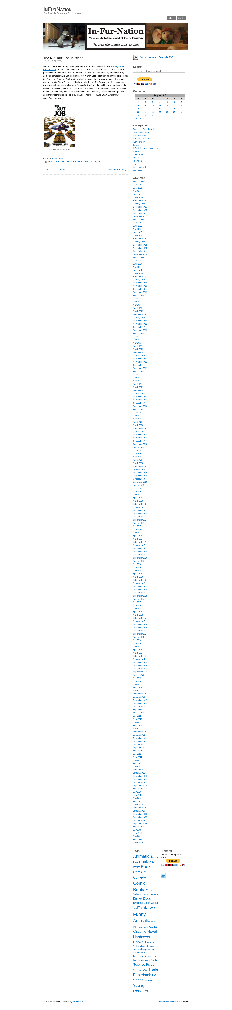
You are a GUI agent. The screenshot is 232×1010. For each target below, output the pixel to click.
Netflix (149, 956)
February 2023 (139, 314)
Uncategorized (139, 167)
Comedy (139, 877)
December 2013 (140, 662)
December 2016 (140, 548)
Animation (55, 161)
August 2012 (138, 713)
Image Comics (147, 946)
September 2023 (140, 292)
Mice (143, 952)
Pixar (148, 960)
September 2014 (140, 634)
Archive (181, 18)
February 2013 (139, 694)
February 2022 (139, 352)
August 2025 (138, 220)
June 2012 (137, 719)
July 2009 (137, 830)
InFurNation (57, 9)
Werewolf (149, 980)
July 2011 (137, 754)
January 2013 (139, 697)
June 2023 (137, 302)
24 (153, 112)
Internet (136, 151)
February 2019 (139, 466)
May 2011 (137, 760)
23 (145, 112)
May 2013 (137, 684)
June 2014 (137, 643)
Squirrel (98, 161)
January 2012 (139, 735)
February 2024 (139, 276)
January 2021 (139, 393)
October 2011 (139, 744)
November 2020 (140, 400)
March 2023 (138, 311)
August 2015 (138, 599)
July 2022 (137, 336)
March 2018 (138, 501)
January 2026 (139, 204)
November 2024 (140, 248)
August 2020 (138, 409)
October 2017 (139, 517)
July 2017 (137, 526)
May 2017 (137, 533)
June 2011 (137, 757)
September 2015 (140, 596)
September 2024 (140, 254)
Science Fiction (144, 964)
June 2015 (137, 605)
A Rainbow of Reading (116, 170)
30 (145, 115)
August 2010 (138, 789)
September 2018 (140, 482)
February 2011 (139, 770)
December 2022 (140, 321)
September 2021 (140, 368)
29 (138, 115)
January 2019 (139, 469)
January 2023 (139, 317)
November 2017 (140, 514)
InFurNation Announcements (145, 148)
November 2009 (140, 817)
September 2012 (140, 710)
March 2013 (138, 691)
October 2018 (139, 479)
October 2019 (139, 441)
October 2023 (139, 289)
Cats (137, 872)
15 (138, 109)
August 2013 (138, 675)
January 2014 (139, 659)
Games (136, 145)
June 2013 (137, 681)
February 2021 (139, 390)
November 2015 (140, 589)
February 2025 (139, 239)
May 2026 (137, 191)
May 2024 (137, 267)
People (136, 158)
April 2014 (137, 650)
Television (137, 161)
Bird (141, 861)
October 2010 (139, 782)
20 (174, 109)
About (171, 18)
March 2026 (138, 197)
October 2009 (139, 820)
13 (174, 105)
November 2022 (140, 324)
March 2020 (138, 425)
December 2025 (140, 207)
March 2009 (138, 842)
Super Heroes (138, 970)
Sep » (141, 118)
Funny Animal (87, 161)
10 (153, 105)
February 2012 (139, 732)
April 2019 (137, 460)
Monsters (139, 956)
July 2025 (137, 223)
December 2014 (140, 624)
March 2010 (138, 805)
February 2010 (139, 808)
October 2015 (139, 593)
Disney (138, 898)
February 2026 (139, 201)
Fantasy (145, 907)
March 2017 (138, 539)
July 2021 (137, 374)
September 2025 (140, 216)
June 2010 (137, 795)
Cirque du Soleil (73, 161)
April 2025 (137, 232)
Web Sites (137, 170)
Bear (136, 861)
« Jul (135, 118)
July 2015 (137, 602)
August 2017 (138, 523)
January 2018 (139, 507)
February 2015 (139, 618)
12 (167, 105)
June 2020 (137, 416)
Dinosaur (154, 894)
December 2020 (140, 397)
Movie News (57, 158)
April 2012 (137, 725)
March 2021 (138, 387)
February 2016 (139, 580)
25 (160, 112)
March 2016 (138, 577)
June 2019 (137, 454)
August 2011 (138, 751)
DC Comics (144, 894)
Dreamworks (150, 902)
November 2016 (140, 551)
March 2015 (138, 615)
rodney (59, 61)
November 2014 (140, 627)
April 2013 (137, 687)
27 (174, 112)
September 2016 (140, 558)
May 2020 (137, 419)
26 (167, 112)
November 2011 (140, 741)
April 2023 (137, 308)
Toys (135, 164)
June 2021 (137, 378)
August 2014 (138, 637)
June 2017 (137, 529)
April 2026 (137, 194)
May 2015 (137, 608)
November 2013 (140, 665)
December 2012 (140, 700)
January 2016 (139, 583)
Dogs (147, 898)
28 (181, 112)
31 (153, 115)
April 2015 (137, 612)
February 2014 (139, 656)
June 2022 (137, 340)
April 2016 (137, 574)
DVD (135, 909)
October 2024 (139, 251)
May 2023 (137, 305)
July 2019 (137, 450)
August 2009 (138, 827)
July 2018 (137, 488)
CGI (62, 161)
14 (181, 105)
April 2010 (137, 801)
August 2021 (138, 371)
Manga (143, 949)
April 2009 (137, 839)
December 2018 (140, 473)
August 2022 (138, 333)
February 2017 (139, 542)
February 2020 (139, 428)
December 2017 (140, 510)
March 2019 (138, 463)
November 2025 (140, 210)
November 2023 (140, 286)
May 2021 (137, 381)
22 (138, 112)
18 (160, 109)
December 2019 (140, 435)
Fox (156, 908)
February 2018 (139, 504)
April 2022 (137, 346)
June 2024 (137, 264)
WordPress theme (167, 1002)
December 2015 (140, 586)
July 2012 (137, 716)
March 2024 (138, 273)
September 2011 (140, 748)
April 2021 (137, 384)
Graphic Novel (145, 931)
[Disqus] (85, 214)
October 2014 (139, 631)
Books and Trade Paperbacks (145, 129)
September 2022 (140, 330)
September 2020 (140, 406)
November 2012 (140, 703)
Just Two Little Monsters (56, 170)
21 (181, 109)
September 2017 (140, 520)
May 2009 (137, 836)
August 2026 (138, 182)
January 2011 (139, 773)
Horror (147, 942)
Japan (136, 949)
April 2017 (137, 536)
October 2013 (139, 669)
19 (167, 109)
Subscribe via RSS (156, 57)
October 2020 (139, 403)
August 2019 (138, 447)
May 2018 (137, 495)
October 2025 (139, 213)
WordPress (78, 1002)
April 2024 (137, 270)
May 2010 (137, 798)
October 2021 (139, 365)
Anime (155, 857)
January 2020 (139, 431)
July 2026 (137, 185)
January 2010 (139, 811)
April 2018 (137, 498)
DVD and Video (139, 135)
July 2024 (137, 261)
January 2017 (139, 545)
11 (160, 105)
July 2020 (137, 412)
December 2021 (140, 359)
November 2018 (140, 476)
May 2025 (137, 229)
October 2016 (139, 555)
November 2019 (140, 438)
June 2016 (137, 567)
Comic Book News (141, 132)
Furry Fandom (139, 142)
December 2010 (140, 776)
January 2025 (139, 242)
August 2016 (138, 561)
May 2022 (137, 343)
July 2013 (137, 678)
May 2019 (137, 457)
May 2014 (137, 646)
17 (153, 109)
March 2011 (138, 767)
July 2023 (137, 298)
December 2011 (140, 738)
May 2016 (137, 570)
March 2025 (138, 235)
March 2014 (138, 653)
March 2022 (138, 349)
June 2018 (137, 491)
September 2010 (140, 786)
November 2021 (140, 362)
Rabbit (154, 960)
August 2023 (138, 295)
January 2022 (139, 355)
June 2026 (137, 188)
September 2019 (140, 444)
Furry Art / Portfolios (141, 139)
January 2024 (139, 279)
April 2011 (137, 763)
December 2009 (140, 814)
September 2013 (140, 672)
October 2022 (139, 327)
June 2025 (137, 226)
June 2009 (137, 833)
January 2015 (139, 621)
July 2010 (137, 792)
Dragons (138, 902)
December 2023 (140, 283)
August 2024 (138, 257)
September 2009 (140, 823)
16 (145, 109)
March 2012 (138, 729)
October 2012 (139, 706)
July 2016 (137, 564)
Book (146, 866)
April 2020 (137, 422)
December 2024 (140, 245)
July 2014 (137, 640)
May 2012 (137, 722)
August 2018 (138, 485)
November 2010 (140, 779)
